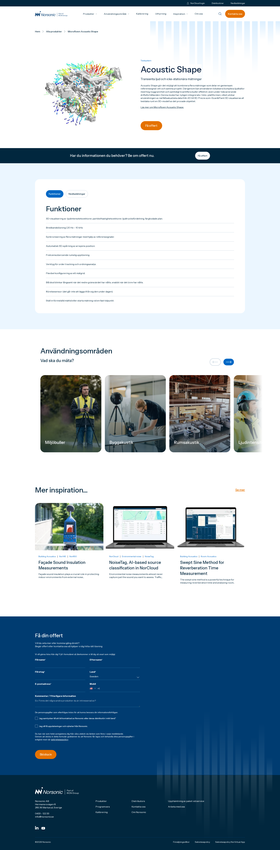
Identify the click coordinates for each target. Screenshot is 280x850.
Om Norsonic (139, 812)
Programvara (103, 806)
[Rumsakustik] (199, 413)
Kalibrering (142, 13)
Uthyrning (160, 13)
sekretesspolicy (59, 739)
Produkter (90, 14)
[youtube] (43, 828)
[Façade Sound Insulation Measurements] (69, 551)
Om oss (199, 13)
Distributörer (218, 3)
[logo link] (51, 14)
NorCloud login (197, 3)
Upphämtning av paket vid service (186, 801)
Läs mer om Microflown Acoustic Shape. (162, 107)
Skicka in (46, 754)
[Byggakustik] (135, 413)
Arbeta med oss (176, 806)
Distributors (138, 801)
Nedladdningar (238, 3)
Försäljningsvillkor (181, 842)
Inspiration (180, 14)
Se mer (240, 490)
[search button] (220, 14)
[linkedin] (36, 827)
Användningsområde (116, 14)
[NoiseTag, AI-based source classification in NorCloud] (140, 551)
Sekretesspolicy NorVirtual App (230, 842)
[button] (215, 362)
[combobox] (115, 677)
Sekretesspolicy (202, 842)
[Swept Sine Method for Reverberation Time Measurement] (211, 551)
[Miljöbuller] (70, 413)
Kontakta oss (235, 13)
